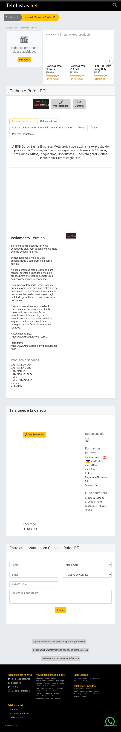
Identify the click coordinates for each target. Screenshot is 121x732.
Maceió (51, 688)
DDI (80, 681)
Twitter (14, 687)
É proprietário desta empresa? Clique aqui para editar (59, 641)
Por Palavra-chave (80, 678)
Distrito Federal (79, 691)
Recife (62, 683)
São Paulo (39, 678)
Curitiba (47, 683)
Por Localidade (94, 678)
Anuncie (13, 709)
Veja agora (24, 59)
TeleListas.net (12, 17)
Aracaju (56, 693)
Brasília (51, 681)
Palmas (57, 698)
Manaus (53, 686)
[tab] (23, 121)
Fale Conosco (16, 717)
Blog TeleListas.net (20, 679)
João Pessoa (46, 691)
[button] (60, 104)
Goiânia (38, 686)
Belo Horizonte (41, 681)
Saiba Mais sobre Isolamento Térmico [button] (60, 658)
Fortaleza (55, 683)
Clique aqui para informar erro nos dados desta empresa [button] (60, 650)
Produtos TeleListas (19, 713)
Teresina (56, 691)
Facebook (16, 683)
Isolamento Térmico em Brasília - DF (39, 17)
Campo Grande (41, 688)
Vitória (38, 696)
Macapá (55, 696)
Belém (45, 686)
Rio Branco (46, 696)
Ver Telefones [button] (36, 434)
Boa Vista (49, 698)
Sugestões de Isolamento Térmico (21, 28)
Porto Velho (40, 698)
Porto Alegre (60, 681)
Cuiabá (38, 693)
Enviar (60, 610)
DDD (75, 681)
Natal (38, 691)
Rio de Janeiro (50, 678)
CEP (85, 681)
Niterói (96, 691)
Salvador (39, 683)
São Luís (59, 688)
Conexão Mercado (21, 691)
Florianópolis (47, 693)
